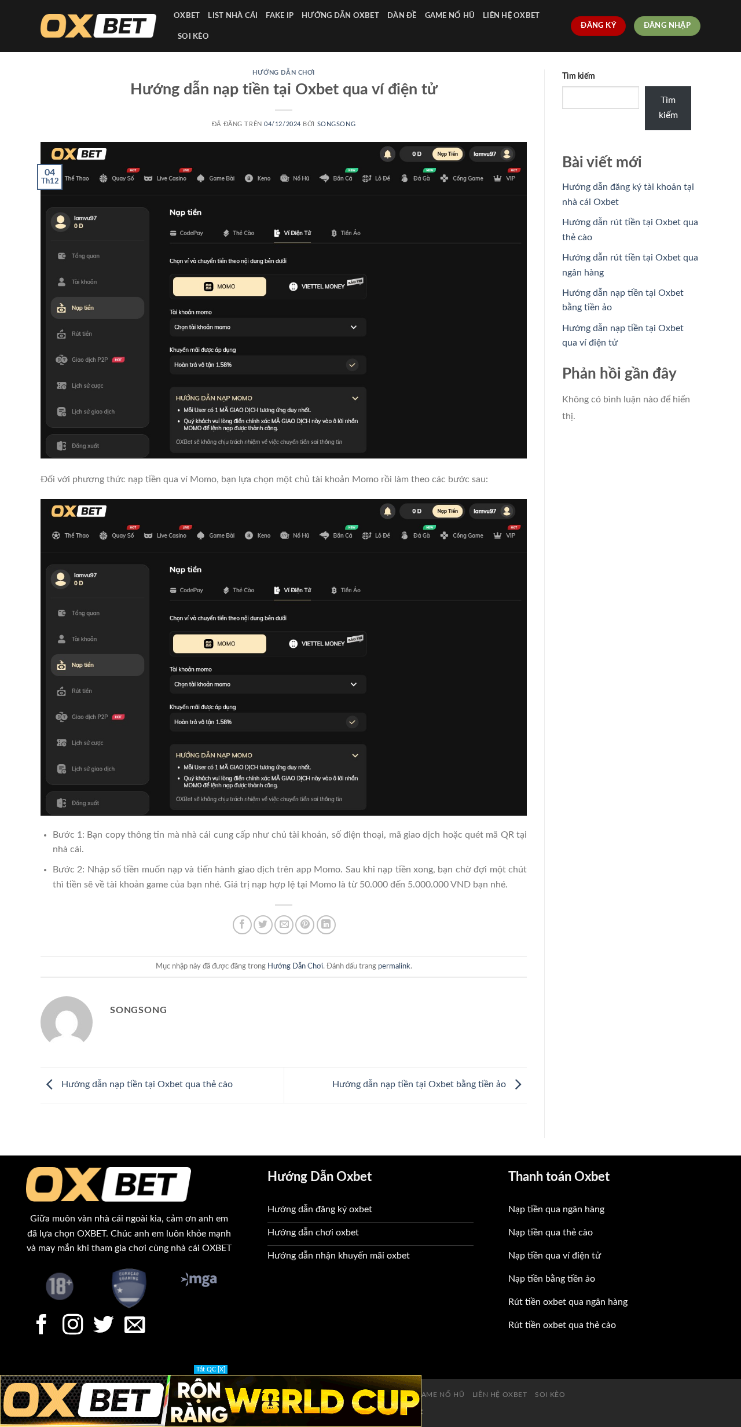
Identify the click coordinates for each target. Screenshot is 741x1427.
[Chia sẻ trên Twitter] (263, 924)
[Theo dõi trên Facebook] (41, 1326)
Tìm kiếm (578, 76)
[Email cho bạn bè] (284, 924)
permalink (394, 966)
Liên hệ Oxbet (511, 15)
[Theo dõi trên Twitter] (103, 1326)
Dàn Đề (402, 15)
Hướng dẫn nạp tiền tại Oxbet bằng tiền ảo (420, 1084)
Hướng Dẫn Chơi (283, 72)
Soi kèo (193, 36)
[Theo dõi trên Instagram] (73, 1326)
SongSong (336, 124)
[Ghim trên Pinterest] (304, 924)
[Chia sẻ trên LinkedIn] (326, 924)
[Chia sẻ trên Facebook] (242, 924)
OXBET (187, 15)
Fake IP (280, 15)
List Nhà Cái (233, 15)
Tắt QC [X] (210, 1369)
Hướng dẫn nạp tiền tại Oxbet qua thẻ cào (146, 1084)
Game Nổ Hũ (450, 15)
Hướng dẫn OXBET (340, 15)
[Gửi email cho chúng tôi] (134, 1326)
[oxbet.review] (98, 26)
